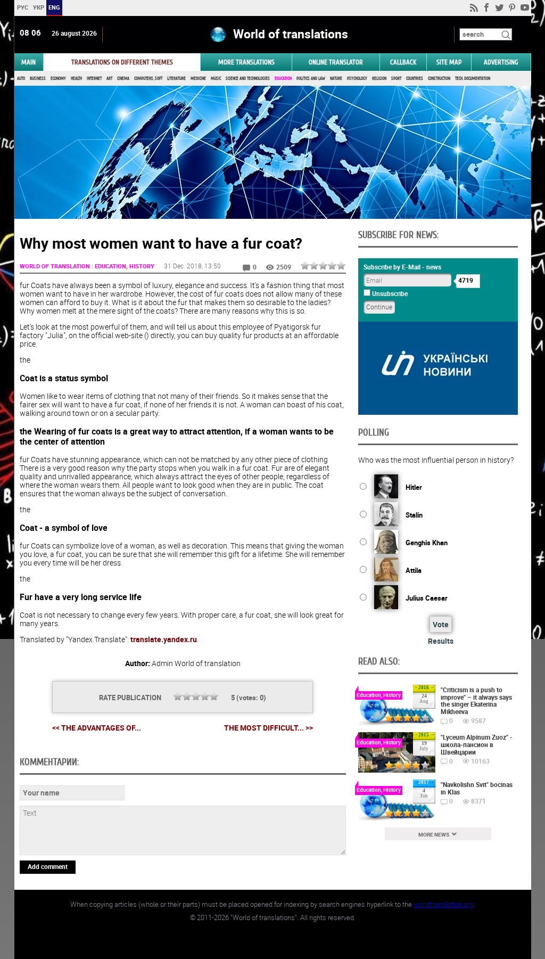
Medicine (198, 78)
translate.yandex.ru (163, 639)
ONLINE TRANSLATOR (336, 62)
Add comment (48, 866)
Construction (439, 78)
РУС (22, 7)
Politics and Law (310, 78)
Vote (441, 624)
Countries (414, 78)
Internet (94, 78)
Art (109, 78)
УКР (38, 7)
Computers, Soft (148, 78)
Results (440, 641)
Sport (396, 78)
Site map (448, 62)
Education (283, 78)
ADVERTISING (501, 62)
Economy (58, 78)
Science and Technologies (248, 78)
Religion (379, 78)
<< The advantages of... (96, 728)
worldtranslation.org (443, 904)
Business (38, 78)
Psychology (357, 78)
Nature (336, 78)
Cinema (123, 78)
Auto (21, 78)
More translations (246, 62)
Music (216, 78)
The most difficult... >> (268, 728)
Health (76, 78)
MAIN (28, 62)
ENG (54, 7)
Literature (176, 78)
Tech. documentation (472, 78)
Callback (403, 62)
